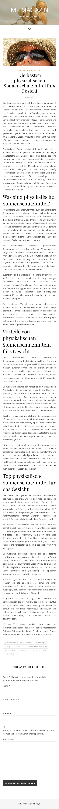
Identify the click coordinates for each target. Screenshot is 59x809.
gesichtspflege (10, 643)
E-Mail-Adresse (11, 699)
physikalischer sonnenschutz (37, 646)
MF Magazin (29, 10)
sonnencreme (25, 650)
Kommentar (8, 739)
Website (7, 713)
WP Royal (36, 804)
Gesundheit (25, 70)
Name (6, 685)
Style (37, 70)
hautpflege (40, 643)
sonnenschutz (40, 650)
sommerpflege (10, 650)
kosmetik (18, 646)
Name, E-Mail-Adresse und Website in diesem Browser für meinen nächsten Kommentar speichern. (29, 732)
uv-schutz (8, 654)
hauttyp (7, 646)
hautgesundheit (26, 643)
